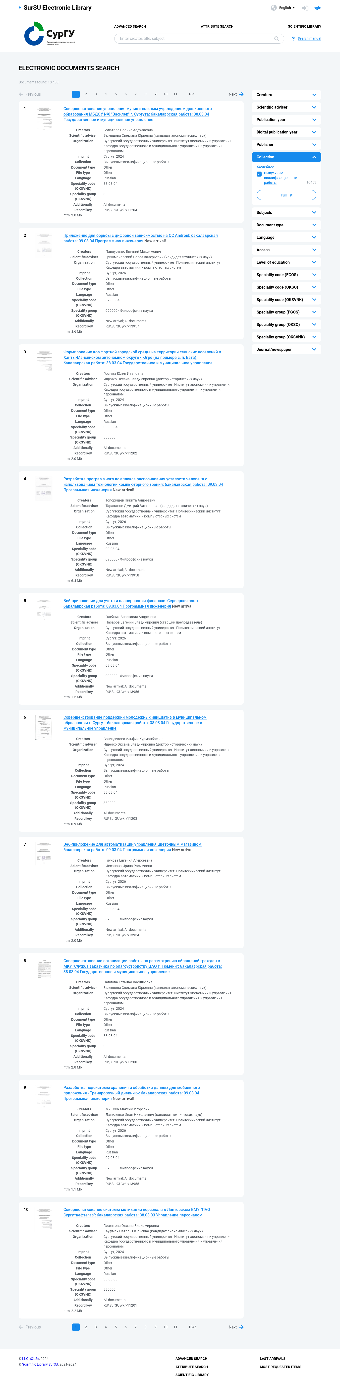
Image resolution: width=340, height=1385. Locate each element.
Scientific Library (304, 26)
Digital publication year (277, 132)
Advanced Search (130, 26)
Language (266, 237)
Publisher (265, 144)
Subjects (264, 212)
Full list (286, 195)
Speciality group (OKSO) (278, 324)
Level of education (273, 262)
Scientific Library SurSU (40, 1364)
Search (275, 39)
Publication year (271, 119)
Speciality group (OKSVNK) (281, 337)
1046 (192, 94)
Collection (265, 157)
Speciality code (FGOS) (277, 274)
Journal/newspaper (274, 349)
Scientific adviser (272, 107)
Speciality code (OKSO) (277, 287)
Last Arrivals (272, 1359)
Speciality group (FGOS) (278, 312)
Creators (264, 94)
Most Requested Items (280, 1367)
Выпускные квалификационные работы (280, 178)
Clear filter (265, 167)
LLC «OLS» (30, 1359)
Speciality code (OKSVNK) (280, 299)
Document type (270, 225)
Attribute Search (217, 26)
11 (175, 94)
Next (233, 94)
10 (166, 94)
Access (263, 250)
